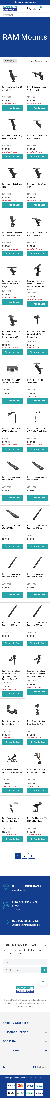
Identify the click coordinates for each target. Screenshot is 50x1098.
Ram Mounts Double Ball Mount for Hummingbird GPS (11, 334)
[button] (43, 982)
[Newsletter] (44, 970)
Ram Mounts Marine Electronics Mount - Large (11, 284)
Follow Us (42, 1067)
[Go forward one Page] (31, 856)
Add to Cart (14, 108)
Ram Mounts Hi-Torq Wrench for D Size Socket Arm (36, 334)
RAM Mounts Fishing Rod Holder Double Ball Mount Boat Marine (37, 674)
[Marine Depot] (10, 8)
